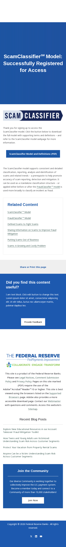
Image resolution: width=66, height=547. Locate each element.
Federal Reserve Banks (37, 524)
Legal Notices (26, 377)
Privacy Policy (24, 381)
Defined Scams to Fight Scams (23, 224)
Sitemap (32, 409)
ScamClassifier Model (19, 212)
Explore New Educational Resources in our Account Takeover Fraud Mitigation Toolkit (30, 431)
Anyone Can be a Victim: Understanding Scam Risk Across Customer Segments (29, 455)
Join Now (33, 500)
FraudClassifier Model (19, 218)
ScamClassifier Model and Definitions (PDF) (34, 153)
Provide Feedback (33, 322)
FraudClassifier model (48, 186)
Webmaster (54, 401)
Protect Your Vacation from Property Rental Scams (30, 447)
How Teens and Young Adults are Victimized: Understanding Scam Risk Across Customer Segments (31, 440)
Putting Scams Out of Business (23, 239)
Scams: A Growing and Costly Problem (27, 245)
